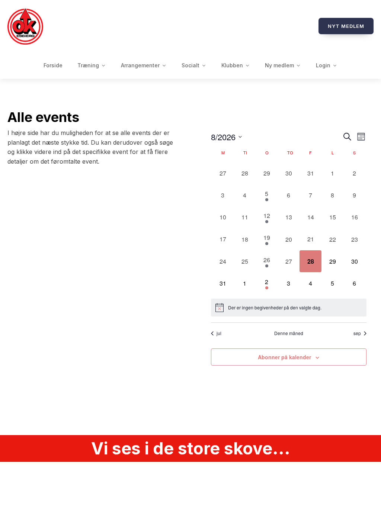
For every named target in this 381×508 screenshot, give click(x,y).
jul (219, 333)
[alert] (288, 307)
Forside (53, 65)
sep (357, 333)
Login (323, 65)
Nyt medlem (346, 26)
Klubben (232, 65)
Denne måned (288, 333)
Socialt (190, 65)
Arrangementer (140, 65)
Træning (88, 65)
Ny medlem (279, 65)
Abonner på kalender (284, 357)
